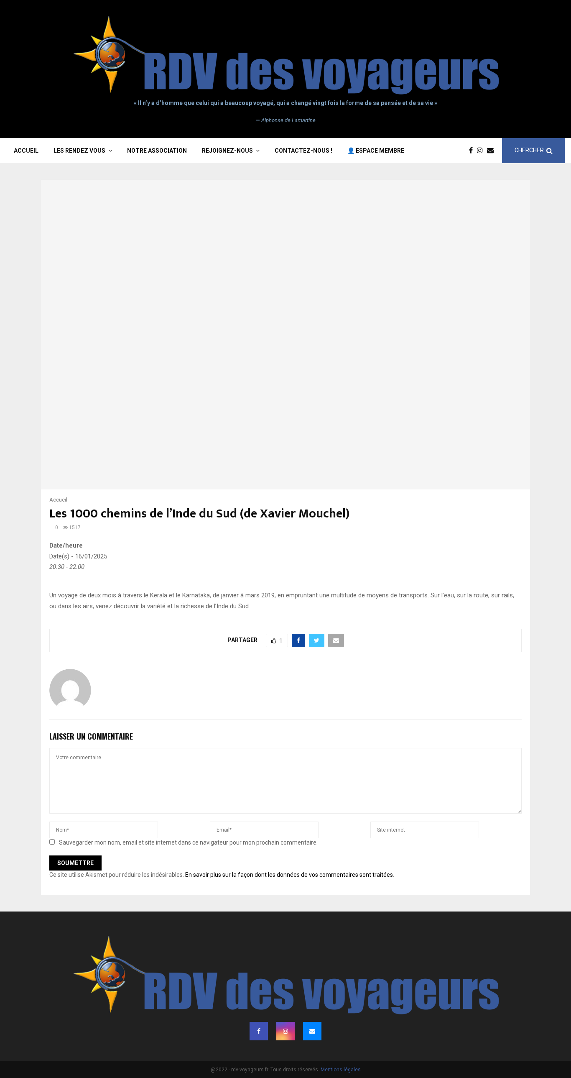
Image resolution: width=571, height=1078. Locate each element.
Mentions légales (341, 1070)
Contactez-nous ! (303, 150)
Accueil (26, 150)
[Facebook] (473, 151)
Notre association (157, 150)
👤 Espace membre (375, 150)
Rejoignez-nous (227, 150)
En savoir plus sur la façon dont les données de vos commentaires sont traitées (289, 874)
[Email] (492, 151)
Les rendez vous (79, 150)
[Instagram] (482, 151)
